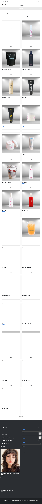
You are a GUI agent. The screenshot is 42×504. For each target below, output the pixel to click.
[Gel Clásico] (31, 86)
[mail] (7, 1)
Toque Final (4, 210)
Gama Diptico (5, 408)
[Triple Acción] (31, 143)
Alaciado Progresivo (26, 41)
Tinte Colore (4, 380)
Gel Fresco (4, 352)
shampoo (23, 452)
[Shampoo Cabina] (31, 227)
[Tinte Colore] (11, 369)
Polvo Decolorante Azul (7, 182)
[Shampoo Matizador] (31, 256)
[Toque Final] (11, 199)
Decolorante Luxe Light (7, 69)
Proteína (4, 154)
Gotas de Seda (25, 182)
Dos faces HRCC (5, 238)
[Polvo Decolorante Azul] (11, 171)
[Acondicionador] (11, 30)
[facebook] (2, 443)
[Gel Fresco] (11, 341)
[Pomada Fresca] (31, 341)
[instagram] (3, 1)
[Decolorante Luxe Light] (11, 58)
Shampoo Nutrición (6, 97)
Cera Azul (4, 267)
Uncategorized (3, 475)
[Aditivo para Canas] (31, 369)
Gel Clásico (24, 97)
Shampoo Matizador (26, 267)
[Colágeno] (31, 114)
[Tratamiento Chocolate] (31, 312)
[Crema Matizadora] (11, 284)
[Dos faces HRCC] (11, 227)
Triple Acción (25, 154)
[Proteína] (11, 143)
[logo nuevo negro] (5, 4)
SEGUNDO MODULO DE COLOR (7, 490)
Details (11, 46)
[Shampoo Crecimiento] (31, 58)
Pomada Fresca (25, 352)
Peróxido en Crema (26, 295)
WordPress (36, 500)
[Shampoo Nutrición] (11, 86)
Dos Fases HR (25, 210)
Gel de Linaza (5, 125)
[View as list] (27, 16)
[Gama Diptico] (11, 397)
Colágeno (24, 125)
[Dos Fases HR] (31, 199)
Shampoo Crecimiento (27, 69)
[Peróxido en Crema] (31, 284)
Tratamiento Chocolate (27, 323)
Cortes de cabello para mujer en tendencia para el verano (10, 474)
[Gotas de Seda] (31, 171)
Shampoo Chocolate (6, 323)
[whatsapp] (5, 1)
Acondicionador (5, 41)
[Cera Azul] (11, 256)
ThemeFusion (20, 500)
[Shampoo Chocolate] (11, 312)
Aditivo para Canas (26, 380)
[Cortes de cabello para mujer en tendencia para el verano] (10, 460)
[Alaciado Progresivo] (31, 30)
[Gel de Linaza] (11, 114)
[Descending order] (13, 16)
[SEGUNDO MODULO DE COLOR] (10, 483)
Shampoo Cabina (26, 238)
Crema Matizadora (6, 295)
